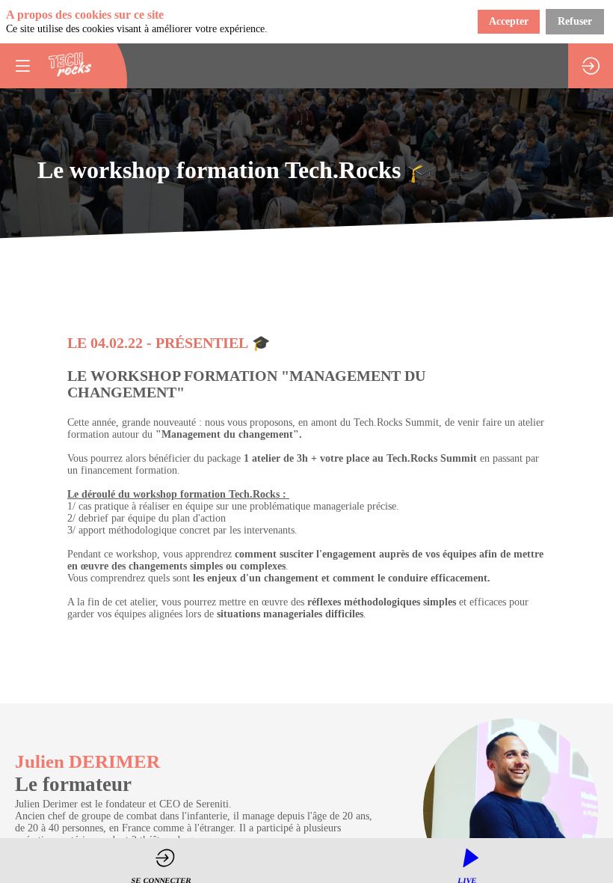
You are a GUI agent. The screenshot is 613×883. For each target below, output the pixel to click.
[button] (22, 65)
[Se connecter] (590, 65)
